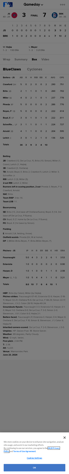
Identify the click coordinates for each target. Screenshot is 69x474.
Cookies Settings (34, 458)
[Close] (65, 438)
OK (34, 467)
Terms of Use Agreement (24, 451)
